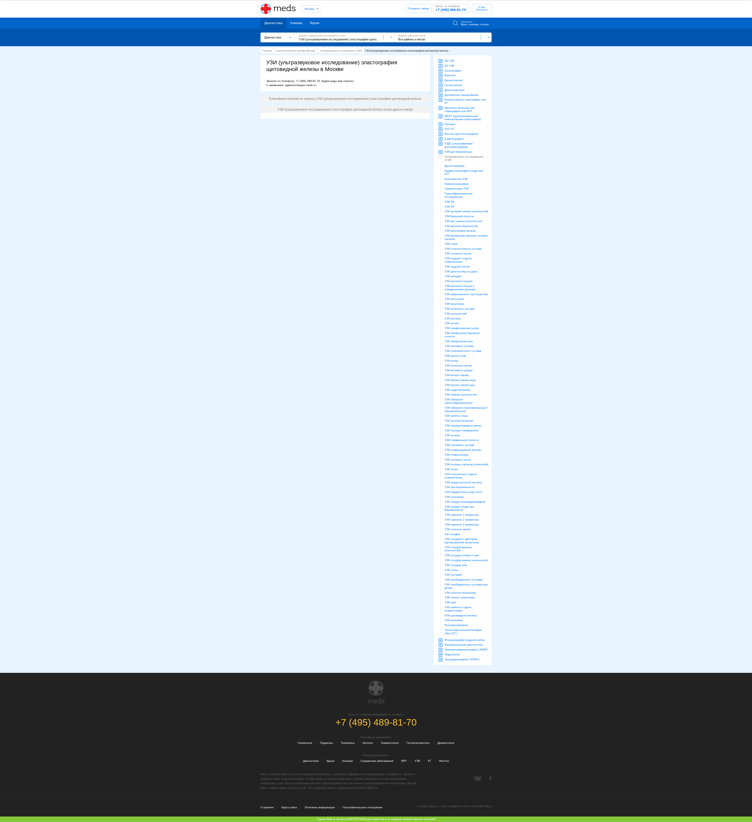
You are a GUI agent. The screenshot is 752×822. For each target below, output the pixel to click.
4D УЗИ (449, 65)
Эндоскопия (452, 654)
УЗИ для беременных (458, 151)
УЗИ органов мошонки (459, 420)
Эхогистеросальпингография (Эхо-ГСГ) (463, 631)
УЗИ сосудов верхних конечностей (458, 549)
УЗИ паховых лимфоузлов (461, 430)
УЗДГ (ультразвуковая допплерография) (459, 145)
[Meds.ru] (376, 692)
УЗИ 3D (449, 201)
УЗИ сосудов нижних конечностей (466, 560)
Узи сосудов (452, 534)
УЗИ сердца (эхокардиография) (465, 501)
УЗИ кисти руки (454, 298)
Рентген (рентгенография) (461, 133)
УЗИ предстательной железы (463, 482)
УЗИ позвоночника (456, 454)
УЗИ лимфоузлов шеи (459, 341)
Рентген (444, 760)
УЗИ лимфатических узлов (462, 328)
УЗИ (417, 760)
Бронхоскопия (454, 80)
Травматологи (390, 742)
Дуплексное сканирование (461, 94)
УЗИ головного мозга (458, 253)
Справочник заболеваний (377, 760)
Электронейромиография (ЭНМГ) (466, 649)
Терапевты (348, 742)
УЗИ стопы (451, 570)
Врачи (314, 23)
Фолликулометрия (456, 625)
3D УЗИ (449, 60)
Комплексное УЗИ (456, 179)
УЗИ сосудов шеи (456, 565)
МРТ (404, 760)
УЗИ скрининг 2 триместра (462, 519)
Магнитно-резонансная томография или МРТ (460, 109)
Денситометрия (455, 90)
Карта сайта (289, 807)
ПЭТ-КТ (450, 129)
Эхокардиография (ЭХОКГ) (462, 659)
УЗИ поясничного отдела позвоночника (461, 476)
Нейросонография (456, 183)
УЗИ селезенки (454, 496)
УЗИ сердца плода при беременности (459, 508)
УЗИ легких (452, 323)
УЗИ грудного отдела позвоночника (458, 260)
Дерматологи (445, 742)
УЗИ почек (451, 469)
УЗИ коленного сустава (459, 308)
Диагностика (273, 23)
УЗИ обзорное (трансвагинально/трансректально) (466, 409)
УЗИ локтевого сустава (459, 345)
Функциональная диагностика (464, 644)
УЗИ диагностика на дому (461, 271)
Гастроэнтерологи (418, 742)
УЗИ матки (451, 360)
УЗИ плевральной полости (462, 440)
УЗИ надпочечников (457, 389)
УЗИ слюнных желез (458, 529)
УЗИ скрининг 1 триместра (462, 514)
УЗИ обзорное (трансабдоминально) (459, 401)
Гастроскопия (453, 85)
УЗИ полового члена (458, 459)
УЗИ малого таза (455, 355)
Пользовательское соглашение (362, 807)
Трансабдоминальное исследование (459, 195)
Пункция (450, 124)
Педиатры (326, 742)
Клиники (296, 23)
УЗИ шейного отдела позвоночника (458, 609)
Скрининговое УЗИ (457, 188)
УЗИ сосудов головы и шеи (462, 555)
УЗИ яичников (453, 620)
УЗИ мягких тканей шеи (460, 385)
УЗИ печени (452, 435)
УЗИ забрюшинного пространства (466, 294)
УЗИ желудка (453, 276)
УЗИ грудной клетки (457, 266)
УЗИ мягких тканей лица (460, 380)
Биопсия (450, 75)
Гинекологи (305, 742)
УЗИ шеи (450, 602)
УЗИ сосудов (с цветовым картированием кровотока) (462, 540)
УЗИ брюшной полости (459, 216)
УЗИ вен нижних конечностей (463, 221)
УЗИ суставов (453, 574)
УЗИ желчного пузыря (459, 281)
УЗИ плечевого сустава (459, 444)
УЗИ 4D (449, 206)
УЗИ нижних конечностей (461, 394)
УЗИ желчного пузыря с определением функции (460, 287)
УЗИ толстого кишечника (460, 592)
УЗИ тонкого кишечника (460, 597)
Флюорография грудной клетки (465, 639)
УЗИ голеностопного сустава (463, 248)
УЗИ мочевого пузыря (459, 370)
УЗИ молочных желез (458, 365)
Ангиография (453, 70)
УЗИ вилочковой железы (460, 230)
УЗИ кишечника (454, 303)
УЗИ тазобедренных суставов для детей (466, 586)
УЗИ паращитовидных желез (463, 425)
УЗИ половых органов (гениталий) (466, 464)
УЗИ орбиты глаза (456, 415)
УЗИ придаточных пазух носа (463, 492)
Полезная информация (320, 807)
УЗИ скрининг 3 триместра (462, 524)
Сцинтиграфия (454, 138)
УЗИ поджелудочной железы (463, 449)
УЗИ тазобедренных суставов (463, 579)
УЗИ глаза (451, 243)
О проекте (267, 807)
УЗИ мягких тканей (457, 375)
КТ (429, 760)
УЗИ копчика (453, 318)
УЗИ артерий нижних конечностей (466, 211)
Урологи (367, 742)
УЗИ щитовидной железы (461, 615)
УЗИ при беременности (460, 487)
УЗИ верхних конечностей (461, 226)
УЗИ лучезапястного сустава (463, 350)
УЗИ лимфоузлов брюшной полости (462, 334)
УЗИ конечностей (456, 313)
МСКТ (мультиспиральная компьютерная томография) (463, 117)
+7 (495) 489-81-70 (450, 8)
